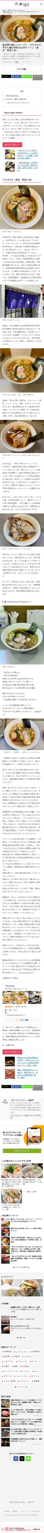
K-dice (9, 667)
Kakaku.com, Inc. (12, 1515)
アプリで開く (17, 1020)
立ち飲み (26, 1366)
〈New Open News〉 (12, 96)
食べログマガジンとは (17, 1502)
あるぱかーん (12, 320)
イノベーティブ (10, 1371)
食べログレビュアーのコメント (18, 103)
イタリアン (9, 1361)
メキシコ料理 (10, 1381)
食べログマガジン (22, 4)
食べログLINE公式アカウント (28, 1458)
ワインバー (23, 1361)
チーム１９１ (31, 752)
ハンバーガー (22, 1376)
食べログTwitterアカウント (22, 1458)
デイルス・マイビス (20, 549)
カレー (36, 1371)
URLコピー (37, 77)
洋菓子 (7, 1366)
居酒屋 (36, 1381)
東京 (17, 62)
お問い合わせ (36, 1511)
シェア (17, 76)
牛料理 (17, 1356)
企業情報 (7, 1511)
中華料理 (8, 1352)
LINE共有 (28, 76)
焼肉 (16, 1366)
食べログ (31, 1502)
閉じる (2, 1529)
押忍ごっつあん (12, 231)
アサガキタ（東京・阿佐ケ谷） (16, 99)
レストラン (24, 1381)
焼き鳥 (7, 1356)
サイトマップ (25, 1511)
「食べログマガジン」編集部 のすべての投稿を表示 (25, 1116)
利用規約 (15, 1511)
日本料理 (35, 1352)
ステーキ (8, 1376)
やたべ (27, 250)
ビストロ (35, 1376)
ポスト (6, 76)
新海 (29, 395)
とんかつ (28, 1356)
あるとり (36, 455)
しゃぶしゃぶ (22, 1352)
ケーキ (35, 1361)
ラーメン (28, 62)
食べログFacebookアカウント (15, 1458)
